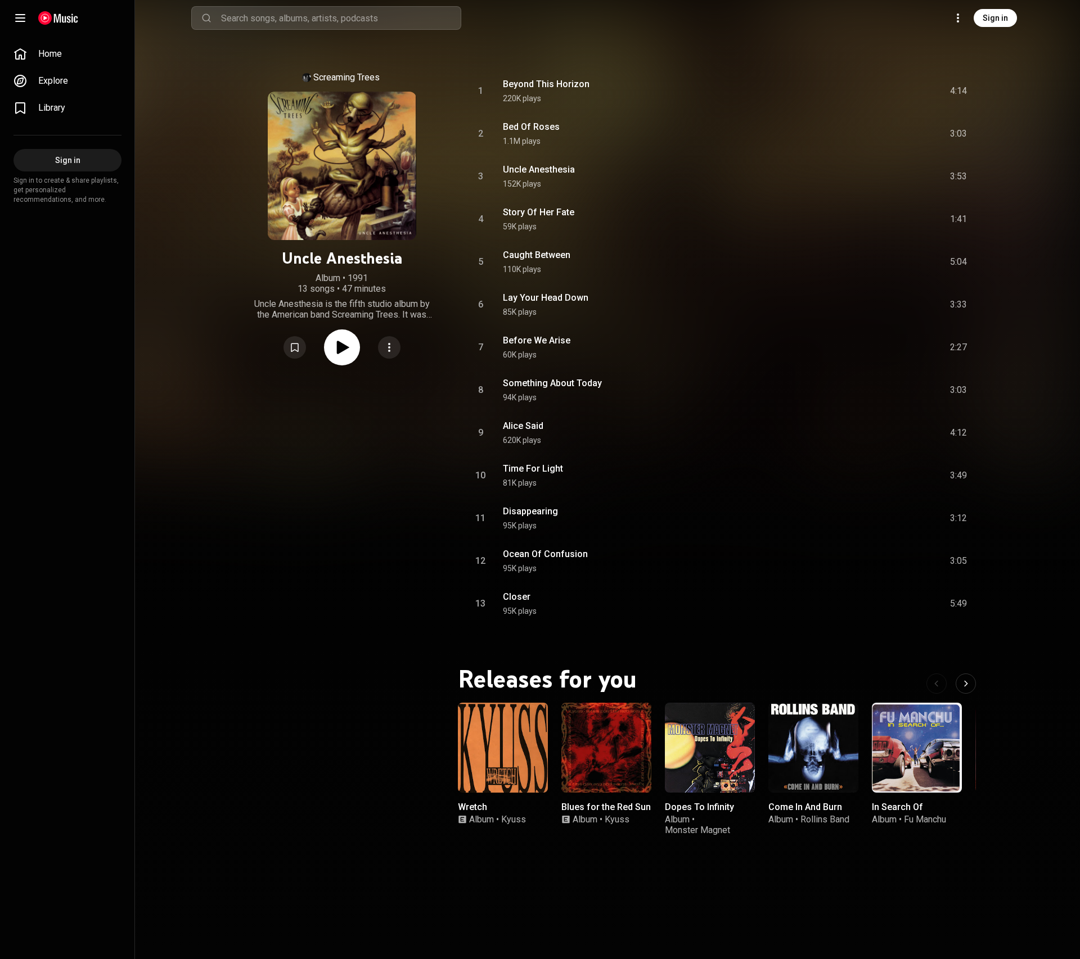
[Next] (966, 683)
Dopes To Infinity (699, 807)
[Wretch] (503, 748)
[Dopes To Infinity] (710, 748)
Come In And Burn (805, 807)
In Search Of (897, 807)
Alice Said (523, 425)
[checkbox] (959, 91)
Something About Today (552, 383)
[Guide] (20, 18)
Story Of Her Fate (538, 212)
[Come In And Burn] (813, 748)
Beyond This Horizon (546, 84)
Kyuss (513, 819)
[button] (295, 347)
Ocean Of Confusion (545, 554)
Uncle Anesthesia (539, 169)
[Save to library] (295, 347)
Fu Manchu (925, 819)
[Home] (58, 18)
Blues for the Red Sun (606, 807)
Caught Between (536, 255)
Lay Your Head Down (545, 297)
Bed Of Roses (531, 126)
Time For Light (533, 468)
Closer (516, 596)
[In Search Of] (917, 748)
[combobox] (341, 18)
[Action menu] (389, 347)
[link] (67, 53)
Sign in (995, 17)
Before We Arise (536, 340)
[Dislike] (891, 91)
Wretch (472, 807)
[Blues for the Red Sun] (606, 748)
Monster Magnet (697, 830)
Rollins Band (824, 819)
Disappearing (530, 511)
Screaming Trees (346, 77)
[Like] (868, 91)
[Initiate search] (206, 18)
